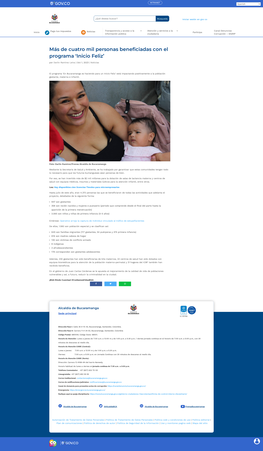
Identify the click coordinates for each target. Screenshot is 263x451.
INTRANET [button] (155, 3)
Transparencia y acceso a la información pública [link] (119, 32)
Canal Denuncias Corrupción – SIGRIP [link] (224, 32)
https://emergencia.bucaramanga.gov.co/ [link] (87, 390)
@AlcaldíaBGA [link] (110, 406)
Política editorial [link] (201, 420)
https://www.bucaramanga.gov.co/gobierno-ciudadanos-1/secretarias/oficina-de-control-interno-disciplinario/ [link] (138, 394)
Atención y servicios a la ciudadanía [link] (160, 32)
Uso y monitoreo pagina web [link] (176, 423)
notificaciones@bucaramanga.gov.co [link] (106, 382)
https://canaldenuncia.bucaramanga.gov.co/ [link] (127, 386)
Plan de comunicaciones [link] (69, 423)
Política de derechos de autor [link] (99, 423)
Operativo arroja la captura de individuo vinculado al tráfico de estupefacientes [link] (102, 221)
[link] (60, 5)
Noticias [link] (95, 62)
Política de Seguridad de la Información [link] (138, 423)
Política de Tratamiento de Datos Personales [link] (129, 420)
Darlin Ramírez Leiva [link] (64, 62)
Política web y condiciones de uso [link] (172, 420)
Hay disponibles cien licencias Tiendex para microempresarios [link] (86, 187)
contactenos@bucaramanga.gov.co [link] (92, 378)
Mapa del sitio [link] (200, 423)
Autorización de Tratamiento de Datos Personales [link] (78, 420)
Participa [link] (197, 32)
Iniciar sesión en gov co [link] (194, 19)
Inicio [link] (36, 32)
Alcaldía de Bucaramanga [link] (75, 406)
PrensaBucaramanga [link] (195, 406)
